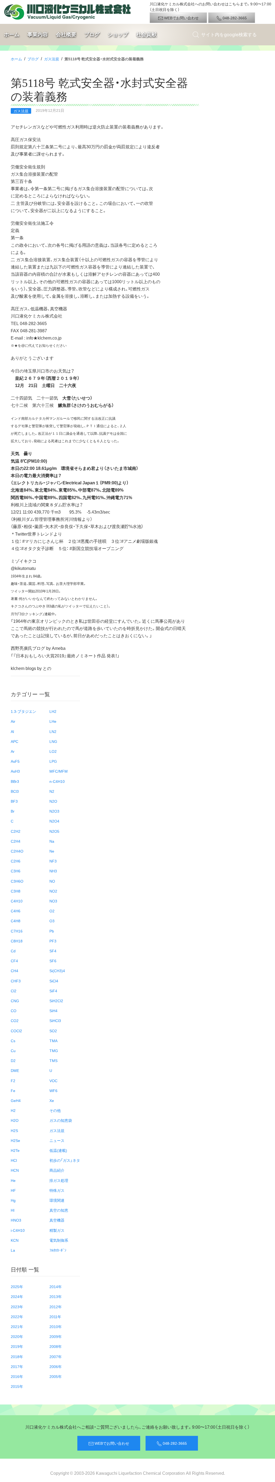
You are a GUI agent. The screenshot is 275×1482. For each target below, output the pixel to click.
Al (12, 731)
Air (13, 721)
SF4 (52, 950)
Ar (13, 751)
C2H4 (15, 841)
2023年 (17, 1306)
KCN (15, 1240)
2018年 (17, 1356)
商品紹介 (56, 1170)
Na (51, 841)
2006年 (55, 1366)
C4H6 (15, 910)
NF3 (53, 861)
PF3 (52, 940)
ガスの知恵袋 (60, 1120)
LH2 (52, 711)
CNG (15, 1000)
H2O (15, 1120)
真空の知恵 (58, 1210)
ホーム (11, 34)
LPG (53, 761)
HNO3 (16, 1220)
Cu (13, 1050)
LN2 (52, 731)
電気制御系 (58, 1240)
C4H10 (17, 901)
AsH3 (15, 771)
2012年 (55, 1306)
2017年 (17, 1366)
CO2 (15, 1020)
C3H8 (15, 891)
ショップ (118, 34)
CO (13, 1010)
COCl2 (16, 1030)
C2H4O (17, 851)
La (13, 1250)
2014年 (55, 1286)
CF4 (14, 960)
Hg (13, 1200)
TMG (53, 1050)
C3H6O (17, 881)
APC (14, 741)
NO (52, 881)
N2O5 (54, 831)
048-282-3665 (234, 17)
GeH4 (16, 1100)
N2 (51, 791)
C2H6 (15, 861)
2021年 (17, 1326)
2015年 (17, 1386)
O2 (52, 910)
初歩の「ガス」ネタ (64, 1160)
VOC (53, 1080)
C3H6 (15, 870)
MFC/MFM (58, 771)
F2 (13, 1080)
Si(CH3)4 (57, 970)
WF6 (53, 1090)
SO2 (53, 1030)
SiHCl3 (55, 1020)
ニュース (56, 1140)
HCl (14, 1160)
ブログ (92, 34)
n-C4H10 (57, 781)
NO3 (53, 901)
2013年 (55, 1296)
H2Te (15, 1150)
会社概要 (66, 34)
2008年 (55, 1346)
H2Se (15, 1140)
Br (13, 811)
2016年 (17, 1376)
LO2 (53, 751)
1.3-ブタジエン (23, 711)
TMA (53, 1040)
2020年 (17, 1336)
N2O (53, 801)
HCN (15, 1170)
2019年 (17, 1346)
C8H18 (17, 940)
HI (13, 1210)
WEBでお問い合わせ (181, 17)
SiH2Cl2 (56, 1000)
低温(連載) (58, 1150)
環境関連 (56, 1200)
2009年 (55, 1336)
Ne (51, 851)
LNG (53, 741)
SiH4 (53, 1010)
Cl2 (13, 990)
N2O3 (54, 811)
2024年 (17, 1296)
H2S (14, 1130)
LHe (52, 721)
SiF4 (53, 990)
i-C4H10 (18, 1230)
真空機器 (56, 1220)
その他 (55, 1110)
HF (13, 1190)
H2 (13, 1110)
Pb (51, 931)
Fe (13, 1090)
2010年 (55, 1326)
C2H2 (15, 831)
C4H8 (15, 920)
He (13, 1180)
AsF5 (15, 761)
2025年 (17, 1286)
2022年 (17, 1316)
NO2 (53, 891)
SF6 (52, 960)
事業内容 (37, 34)
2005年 (55, 1376)
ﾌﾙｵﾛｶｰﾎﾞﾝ (57, 1250)
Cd (13, 950)
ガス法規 (51, 58)
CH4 (14, 970)
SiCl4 (53, 980)
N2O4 (54, 821)
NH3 (53, 870)
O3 (52, 920)
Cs (13, 1040)
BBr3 (15, 781)
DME (15, 1070)
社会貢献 (146, 34)
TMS (53, 1060)
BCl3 (15, 791)
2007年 (55, 1356)
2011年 (55, 1316)
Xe (51, 1100)
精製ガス (56, 1230)
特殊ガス (56, 1190)
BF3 (14, 801)
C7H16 (17, 931)
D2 (13, 1060)
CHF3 (16, 980)
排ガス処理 (58, 1180)
